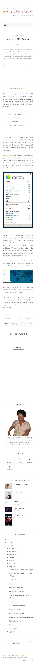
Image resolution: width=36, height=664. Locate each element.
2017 (8, 545)
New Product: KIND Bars (16, 591)
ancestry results (18, 35)
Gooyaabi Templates (20, 657)
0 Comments (7, 318)
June (10, 564)
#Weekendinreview (15, 580)
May (10, 567)
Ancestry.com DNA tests (25, 52)
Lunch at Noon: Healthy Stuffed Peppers (21, 570)
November (12, 549)
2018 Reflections (19, 508)
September (12, 555)
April (10, 632)
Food (29, 641)
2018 (8, 542)
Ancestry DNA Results (16, 588)
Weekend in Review (15, 621)
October (11, 551)
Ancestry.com (7, 155)
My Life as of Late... (19, 515)
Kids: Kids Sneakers (15, 609)
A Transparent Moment (21, 484)
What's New (13, 629)
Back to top (27, 660)
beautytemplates (21, 655)
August (11, 558)
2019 (8, 539)
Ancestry (6, 261)
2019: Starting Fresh (20, 502)
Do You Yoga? (18, 492)
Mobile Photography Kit (16, 613)
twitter (29, 462)
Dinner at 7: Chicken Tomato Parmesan (21, 617)
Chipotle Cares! (13, 584)
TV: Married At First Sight (17, 606)
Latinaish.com (20, 88)
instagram (19, 462)
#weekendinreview (14, 602)
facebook (9, 462)
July (10, 561)
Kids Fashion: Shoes (15, 625)
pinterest (9, 469)
